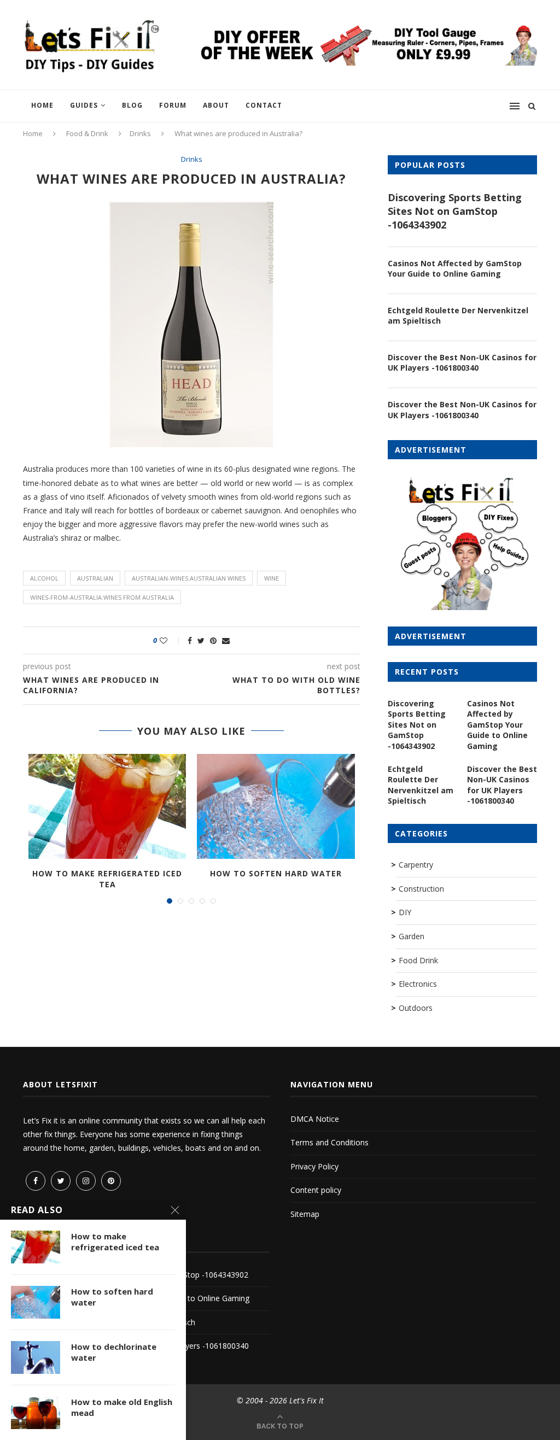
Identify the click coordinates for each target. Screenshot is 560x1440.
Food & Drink (87, 133)
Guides (84, 105)
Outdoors (416, 1008)
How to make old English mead (121, 1407)
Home (42, 105)
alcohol (44, 578)
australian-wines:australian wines (189, 578)
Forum (172, 105)
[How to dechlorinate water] (35, 1357)
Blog (132, 105)
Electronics (418, 984)
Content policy (315, 1190)
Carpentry (416, 864)
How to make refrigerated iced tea (107, 878)
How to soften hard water (276, 873)
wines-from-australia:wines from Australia (102, 597)
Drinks (140, 133)
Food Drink (418, 960)
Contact (264, 105)
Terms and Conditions (329, 1142)
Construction (421, 888)
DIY (405, 912)
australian (95, 578)
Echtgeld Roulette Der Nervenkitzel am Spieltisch (458, 315)
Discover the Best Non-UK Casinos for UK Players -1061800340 (462, 362)
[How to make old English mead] (35, 1412)
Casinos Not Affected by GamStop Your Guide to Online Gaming (455, 268)
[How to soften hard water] (275, 806)
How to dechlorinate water (113, 1352)
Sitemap (304, 1214)
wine (271, 578)
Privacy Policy (314, 1166)
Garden (411, 936)
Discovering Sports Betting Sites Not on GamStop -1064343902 (455, 211)
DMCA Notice (314, 1119)
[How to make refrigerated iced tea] (107, 806)
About (216, 105)
